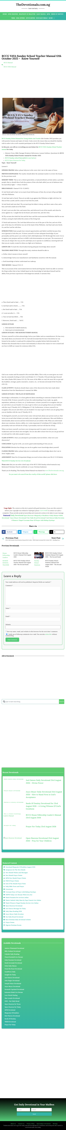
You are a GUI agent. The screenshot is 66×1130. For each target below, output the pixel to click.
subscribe (48, 634)
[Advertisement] (33, 34)
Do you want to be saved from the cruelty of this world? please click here (33, 474)
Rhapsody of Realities (41, 515)
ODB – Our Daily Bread (12, 1001)
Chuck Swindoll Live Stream (14, 957)
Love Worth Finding (11, 995)
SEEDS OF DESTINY (57, 14)
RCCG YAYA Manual (10, 67)
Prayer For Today (10, 1024)
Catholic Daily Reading (12, 954)
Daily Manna (54, 515)
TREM (13, 18)
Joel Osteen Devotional (12, 977)
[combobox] (30, 701)
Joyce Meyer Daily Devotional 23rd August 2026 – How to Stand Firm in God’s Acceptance (44, 794)
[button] (9, 532)
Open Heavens (28, 515)
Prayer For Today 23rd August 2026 (41, 826)
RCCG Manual (8, 62)
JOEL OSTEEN (20, 18)
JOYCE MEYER (30, 18)
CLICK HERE (44, 510)
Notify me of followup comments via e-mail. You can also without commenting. (31, 635)
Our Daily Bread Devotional (36, 518)
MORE (51, 18)
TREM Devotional (10, 1022)
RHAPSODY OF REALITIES (27, 14)
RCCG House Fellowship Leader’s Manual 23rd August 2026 (22, 555)
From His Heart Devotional (13, 969)
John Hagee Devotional (12, 980)
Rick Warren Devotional (12, 1016)
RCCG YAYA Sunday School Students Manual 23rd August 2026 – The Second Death (54, 555)
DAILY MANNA (41, 14)
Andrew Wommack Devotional (14, 948)
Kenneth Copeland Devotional (14, 989)
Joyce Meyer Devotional (18, 518)
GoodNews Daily (10, 972)
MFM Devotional (10, 1010)
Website (8, 624)
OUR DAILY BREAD (42, 18)
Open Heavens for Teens (13, 1004)
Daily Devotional (17, 515)
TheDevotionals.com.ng (33, 5)
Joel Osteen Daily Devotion (55, 518)
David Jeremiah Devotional (13, 963)
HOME (5, 14)
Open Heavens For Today (13, 1007)
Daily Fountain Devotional (13, 960)
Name (8, 608)
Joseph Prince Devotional (13, 983)
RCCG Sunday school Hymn (14, 158)
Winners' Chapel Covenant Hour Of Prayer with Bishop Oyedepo (33, 520)
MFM (48, 14)
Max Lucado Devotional (12, 998)
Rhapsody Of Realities (12, 1013)
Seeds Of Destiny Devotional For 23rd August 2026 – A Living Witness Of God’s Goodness (43, 806)
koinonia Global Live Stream (14, 992)
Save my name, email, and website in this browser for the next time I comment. (32, 631)
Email (8, 616)
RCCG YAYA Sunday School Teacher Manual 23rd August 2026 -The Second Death (22, 562)
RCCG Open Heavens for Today (15, 160)
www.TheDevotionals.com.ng (54, 470)
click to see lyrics (29, 158)
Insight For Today (10, 975)
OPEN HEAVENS (13, 14)
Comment (9, 585)
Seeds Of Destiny (10, 1019)
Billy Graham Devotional (12, 951)
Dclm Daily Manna (10, 966)
